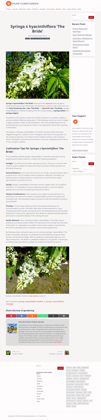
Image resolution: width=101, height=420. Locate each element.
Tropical (69, 403)
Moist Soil (69, 387)
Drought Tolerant (72, 373)
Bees (74, 367)
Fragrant (69, 378)
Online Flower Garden (24, 3)
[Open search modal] (93, 9)
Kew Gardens (34, 296)
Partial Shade (70, 392)
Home (9, 9)
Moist (86, 384)
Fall (82, 376)
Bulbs (29, 9)
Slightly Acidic (81, 398)
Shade (68, 398)
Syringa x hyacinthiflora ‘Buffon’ (31, 301)
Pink (85, 392)
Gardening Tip (84, 378)
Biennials (22, 9)
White (68, 406)
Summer (85, 401)
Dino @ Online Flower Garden (38, 36)
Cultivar (82, 370)
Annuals (15, 9)
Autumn (69, 367)
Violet (74, 403)
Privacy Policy (42, 416)
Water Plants (71, 9)
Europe (69, 376)
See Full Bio (57, 342)
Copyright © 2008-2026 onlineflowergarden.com (22, 416)
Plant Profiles (71, 395)
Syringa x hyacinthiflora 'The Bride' (40, 38)
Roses (88, 395)
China (68, 370)
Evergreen (76, 376)
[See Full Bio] (62, 342)
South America (71, 401)
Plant (89, 392)
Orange (83, 390)
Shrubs (58, 9)
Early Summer (83, 373)
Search (74, 15)
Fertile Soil (87, 376)
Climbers (35, 9)
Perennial (79, 392)
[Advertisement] (83, 84)
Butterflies (85, 367)
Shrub (74, 398)
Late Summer (79, 384)
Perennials (51, 9)
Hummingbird (71, 381)
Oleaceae (48, 103)
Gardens (43, 9)
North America (78, 387)
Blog (79, 9)
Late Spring (70, 384)
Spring (79, 401)
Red (83, 395)
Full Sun (76, 378)
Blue (79, 367)
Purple (78, 395)
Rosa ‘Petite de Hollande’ (82, 35)
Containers (75, 370)
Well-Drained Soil (83, 403)
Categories (75, 168)
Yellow (74, 406)
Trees (64, 9)
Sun (91, 401)
